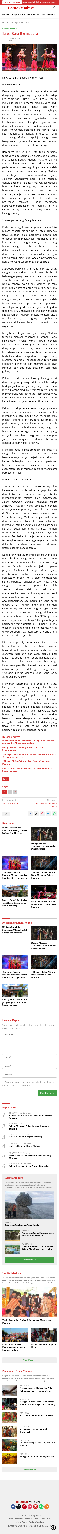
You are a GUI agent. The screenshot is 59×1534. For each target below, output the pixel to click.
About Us (21, 1515)
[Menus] (4, 8)
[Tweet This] (36, 813)
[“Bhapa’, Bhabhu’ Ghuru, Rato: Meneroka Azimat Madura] (44, 863)
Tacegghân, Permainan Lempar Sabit (37, 1456)
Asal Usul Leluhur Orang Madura (24, 1146)
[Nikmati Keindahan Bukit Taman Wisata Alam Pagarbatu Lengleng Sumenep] (12, 1248)
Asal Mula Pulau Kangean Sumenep (25, 1137)
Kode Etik (45, 1519)
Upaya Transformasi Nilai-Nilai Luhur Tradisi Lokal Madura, (43, 904)
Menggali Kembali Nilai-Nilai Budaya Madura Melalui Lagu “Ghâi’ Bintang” (38, 1403)
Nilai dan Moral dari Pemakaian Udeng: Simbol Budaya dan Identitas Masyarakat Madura (28, 741)
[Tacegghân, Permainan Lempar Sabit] (9, 1458)
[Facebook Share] (30, 813)
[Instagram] (30, 1507)
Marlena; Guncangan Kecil (46, 803)
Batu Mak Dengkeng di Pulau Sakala (22, 1225)
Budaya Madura (10, 28)
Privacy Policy (35, 1515)
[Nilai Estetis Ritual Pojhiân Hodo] (44, 1335)
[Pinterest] (24, 1507)
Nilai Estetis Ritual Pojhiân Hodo (43, 1345)
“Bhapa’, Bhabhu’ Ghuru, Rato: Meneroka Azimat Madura (26, 762)
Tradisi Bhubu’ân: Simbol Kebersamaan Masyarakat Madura (26, 1321)
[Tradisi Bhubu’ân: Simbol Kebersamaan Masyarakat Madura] (29, 1302)
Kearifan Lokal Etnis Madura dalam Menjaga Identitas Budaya (13, 1347)
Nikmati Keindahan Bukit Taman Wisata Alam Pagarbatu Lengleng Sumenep (37, 1248)
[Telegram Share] (48, 813)
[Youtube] (35, 1507)
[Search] (55, 8)
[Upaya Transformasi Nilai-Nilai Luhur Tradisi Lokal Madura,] (44, 892)
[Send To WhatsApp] (54, 813)
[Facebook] (13, 1507)
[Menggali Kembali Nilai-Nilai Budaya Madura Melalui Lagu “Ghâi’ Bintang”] (9, 1404)
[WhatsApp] (41, 1507)
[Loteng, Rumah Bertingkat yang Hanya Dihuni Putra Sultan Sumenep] (15, 891)
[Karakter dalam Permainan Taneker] (9, 1417)
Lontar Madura (15, 38)
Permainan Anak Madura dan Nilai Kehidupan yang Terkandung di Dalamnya (36, 1389)
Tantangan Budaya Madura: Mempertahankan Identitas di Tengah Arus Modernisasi (29, 755)
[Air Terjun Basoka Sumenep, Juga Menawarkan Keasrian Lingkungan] (12, 1235)
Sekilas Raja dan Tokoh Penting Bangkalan (29, 1166)
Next (5, 779)
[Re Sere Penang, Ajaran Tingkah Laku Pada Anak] (9, 1445)
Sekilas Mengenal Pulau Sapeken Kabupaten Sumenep (29, 1127)
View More (28, 1260)
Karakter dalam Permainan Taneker (36, 1415)
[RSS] (46, 1507)
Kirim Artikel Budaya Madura (30, 1522)
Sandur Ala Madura (12, 801)
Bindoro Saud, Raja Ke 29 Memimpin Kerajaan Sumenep (31, 1116)
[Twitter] (18, 1507)
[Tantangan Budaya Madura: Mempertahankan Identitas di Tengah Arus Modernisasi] (15, 863)
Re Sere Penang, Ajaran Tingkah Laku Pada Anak (37, 1444)
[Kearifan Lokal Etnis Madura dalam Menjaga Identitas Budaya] (15, 1335)
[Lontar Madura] (21, 8)
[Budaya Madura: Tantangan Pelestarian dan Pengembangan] (44, 834)
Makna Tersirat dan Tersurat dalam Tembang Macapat (30, 1156)
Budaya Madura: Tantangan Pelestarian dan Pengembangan (22, 748)
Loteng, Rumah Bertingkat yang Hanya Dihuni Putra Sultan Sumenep (27, 769)
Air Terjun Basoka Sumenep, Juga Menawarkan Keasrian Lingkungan (38, 1234)
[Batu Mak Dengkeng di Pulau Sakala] (29, 1205)
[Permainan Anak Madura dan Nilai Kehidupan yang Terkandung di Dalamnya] (9, 1390)
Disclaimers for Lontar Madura (23, 1519)
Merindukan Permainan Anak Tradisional (33, 1430)
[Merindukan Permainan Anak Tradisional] (9, 1431)
